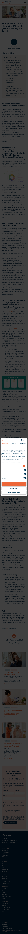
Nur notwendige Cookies (14, 492)
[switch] (25, 470)
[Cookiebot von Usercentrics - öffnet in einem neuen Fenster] (21, 440)
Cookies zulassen (14, 484)
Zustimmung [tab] (5, 443)
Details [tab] (14, 443)
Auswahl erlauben (14, 488)
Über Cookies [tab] (23, 443)
